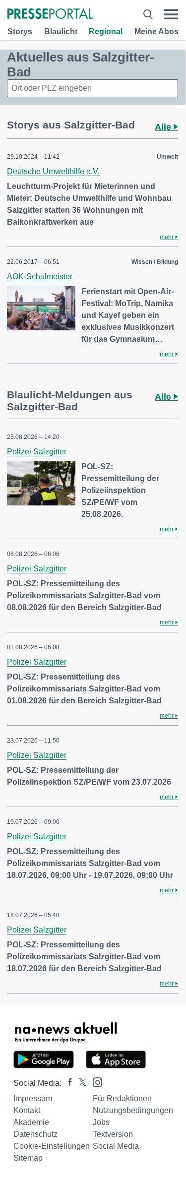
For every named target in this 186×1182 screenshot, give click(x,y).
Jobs (101, 1122)
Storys (19, 31)
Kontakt (26, 1110)
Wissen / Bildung (154, 261)
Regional (106, 31)
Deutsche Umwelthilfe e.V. (53, 171)
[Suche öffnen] (148, 14)
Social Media (116, 1146)
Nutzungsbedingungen (133, 1110)
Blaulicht (60, 31)
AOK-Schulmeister (39, 276)
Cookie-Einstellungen (51, 1146)
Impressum (32, 1098)
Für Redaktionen (122, 1098)
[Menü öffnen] (171, 14)
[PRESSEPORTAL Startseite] (50, 14)
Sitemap (28, 1158)
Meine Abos (156, 31)
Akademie (31, 1122)
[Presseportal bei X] (79, 1083)
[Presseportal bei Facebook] (67, 1083)
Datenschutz (35, 1134)
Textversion (113, 1134)
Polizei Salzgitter (36, 451)
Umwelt (167, 156)
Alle (164, 127)
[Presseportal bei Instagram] (94, 1081)
